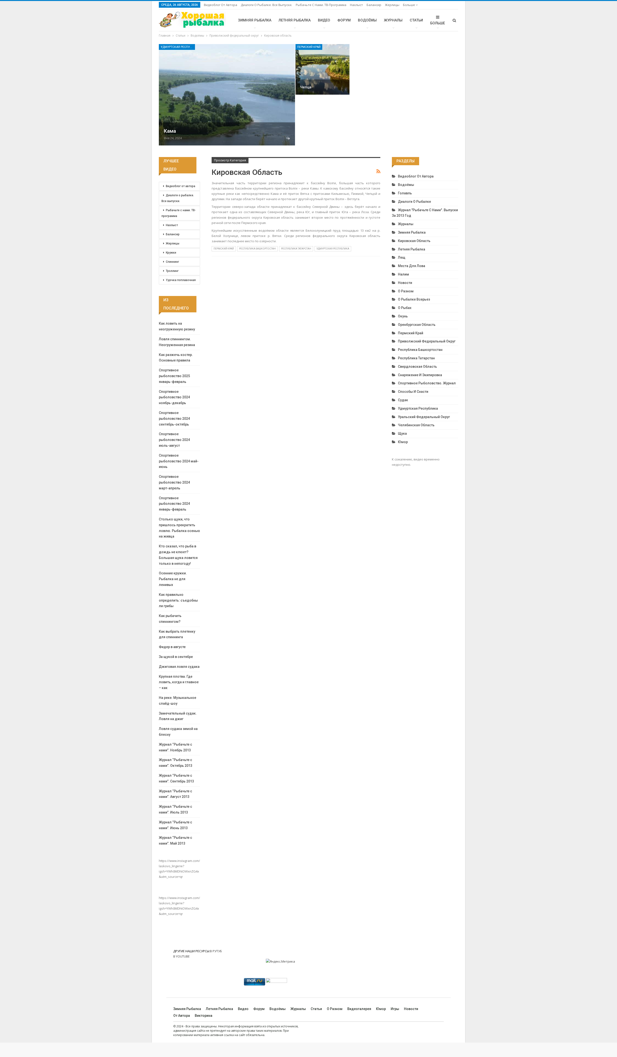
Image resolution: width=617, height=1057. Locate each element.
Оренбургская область (417, 325)
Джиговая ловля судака (179, 667)
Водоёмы (367, 20)
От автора (181, 1016)
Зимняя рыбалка (254, 20)
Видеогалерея (359, 1009)
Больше (409, 5)
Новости (405, 283)
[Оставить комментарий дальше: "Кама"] (288, 138)
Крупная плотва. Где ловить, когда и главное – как (179, 682)
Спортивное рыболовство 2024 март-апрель (174, 482)
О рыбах (404, 308)
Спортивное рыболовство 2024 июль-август (174, 439)
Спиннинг (172, 261)
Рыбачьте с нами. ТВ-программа (321, 5)
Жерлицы (392, 5)
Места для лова (411, 266)
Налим (403, 274)
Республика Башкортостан (257, 248)
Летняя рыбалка (295, 20)
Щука (402, 433)
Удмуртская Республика (178, 47)
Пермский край (309, 47)
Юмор (403, 442)
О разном (406, 291)
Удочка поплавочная (181, 280)
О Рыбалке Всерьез (414, 299)
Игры (395, 1009)
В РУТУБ (216, 951)
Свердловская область (417, 366)
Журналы (393, 20)
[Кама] (226, 95)
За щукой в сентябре (176, 657)
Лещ (401, 257)
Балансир (374, 5)
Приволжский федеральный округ (427, 341)
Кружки (171, 252)
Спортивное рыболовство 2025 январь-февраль (174, 376)
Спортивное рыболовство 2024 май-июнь (179, 461)
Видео (324, 20)
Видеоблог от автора (220, 5)
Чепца (305, 87)
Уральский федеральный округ (424, 417)
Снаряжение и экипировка (420, 375)
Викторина (203, 1016)
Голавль (405, 193)
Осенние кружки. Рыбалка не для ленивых (173, 579)
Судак (403, 400)
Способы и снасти (413, 392)
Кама (170, 131)
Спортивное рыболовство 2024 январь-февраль (174, 504)
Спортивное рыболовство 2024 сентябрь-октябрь (174, 418)
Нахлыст (356, 5)
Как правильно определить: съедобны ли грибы (178, 600)
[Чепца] (322, 69)
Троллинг (172, 271)
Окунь (403, 316)
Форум (344, 20)
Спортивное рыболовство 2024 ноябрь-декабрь (174, 397)
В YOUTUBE (181, 956)
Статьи (416, 20)
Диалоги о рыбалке (414, 202)
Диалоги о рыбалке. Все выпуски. (266, 5)
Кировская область (414, 241)
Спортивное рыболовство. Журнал (427, 383)
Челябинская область (416, 425)
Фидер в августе (172, 647)
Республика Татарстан (296, 248)
